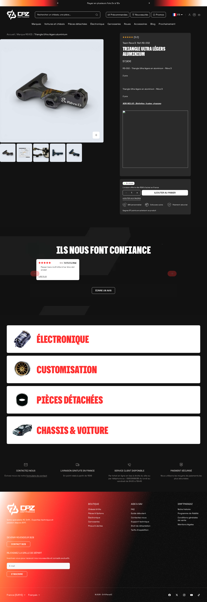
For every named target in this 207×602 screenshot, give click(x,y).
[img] (45, 263)
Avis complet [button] (43, 276)
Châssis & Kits (94, 509)
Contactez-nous (138, 517)
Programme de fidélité (188, 513)
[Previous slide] (34, 273)
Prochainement (167, 23)
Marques (36, 23)
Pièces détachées (77, 23)
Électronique (97, 23)
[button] (132, 198)
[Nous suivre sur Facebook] (169, 595)
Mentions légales (186, 524)
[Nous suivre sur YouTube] (191, 595)
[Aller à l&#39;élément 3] (41, 153)
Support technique (140, 521)
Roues (127, 23)
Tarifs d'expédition (140, 530)
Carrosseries (114, 23)
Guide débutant (138, 513)
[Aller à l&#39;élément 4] (57, 153)
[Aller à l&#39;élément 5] (74, 153)
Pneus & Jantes (95, 526)
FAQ (132, 509)
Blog (152, 23)
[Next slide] (172, 273)
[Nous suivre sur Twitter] (176, 595)
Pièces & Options (96, 513)
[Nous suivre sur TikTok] (198, 595)
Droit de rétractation (140, 526)
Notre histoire (184, 509)
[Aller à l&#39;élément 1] (7, 153)
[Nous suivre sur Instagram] (184, 595)
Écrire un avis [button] (103, 290)
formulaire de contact (36, 475)
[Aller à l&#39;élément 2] (24, 153)
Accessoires (140, 23)
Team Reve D (129, 42)
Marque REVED (24, 34)
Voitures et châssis (54, 23)
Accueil (11, 34)
